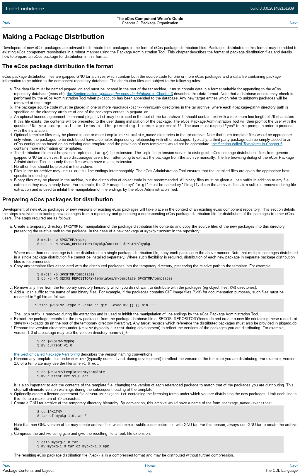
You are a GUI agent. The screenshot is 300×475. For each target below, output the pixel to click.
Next (294, 23)
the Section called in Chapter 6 (247, 144)
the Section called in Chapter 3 (120, 94)
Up (150, 470)
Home (150, 466)
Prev (6, 23)
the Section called (47, 354)
